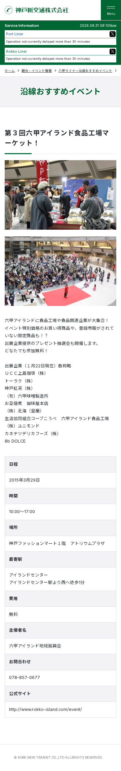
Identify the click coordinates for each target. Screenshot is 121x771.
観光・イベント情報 (37, 71)
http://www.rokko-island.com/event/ (45, 709)
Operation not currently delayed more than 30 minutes (48, 41)
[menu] (111, 10)
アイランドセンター (28, 575)
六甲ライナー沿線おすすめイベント (85, 71)
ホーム (10, 71)
